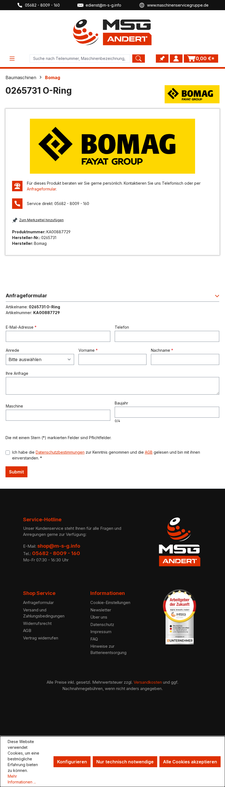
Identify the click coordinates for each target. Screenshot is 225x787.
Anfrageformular (41, 189)
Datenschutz (102, 624)
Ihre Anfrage (17, 373)
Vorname (88, 350)
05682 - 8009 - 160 (42, 5)
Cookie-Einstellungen (110, 602)
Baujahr (121, 403)
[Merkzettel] (162, 58)
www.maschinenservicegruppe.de (178, 5)
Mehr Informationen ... (22, 779)
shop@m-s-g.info (58, 546)
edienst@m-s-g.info (103, 5)
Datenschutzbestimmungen (60, 452)
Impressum (100, 631)
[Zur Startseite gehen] (112, 32)
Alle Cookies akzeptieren (190, 761)
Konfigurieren (72, 761)
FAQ (94, 639)
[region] (112, 146)
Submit (16, 472)
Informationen (107, 593)
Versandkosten (148, 682)
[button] (112, 297)
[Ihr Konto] (176, 58)
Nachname (162, 350)
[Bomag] (192, 94)
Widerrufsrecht (37, 623)
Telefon (122, 327)
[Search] (138, 58)
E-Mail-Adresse (21, 327)
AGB (149, 452)
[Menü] (12, 58)
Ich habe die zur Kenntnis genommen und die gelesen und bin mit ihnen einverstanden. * (106, 455)
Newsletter (100, 610)
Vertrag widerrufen (40, 638)
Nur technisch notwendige (125, 761)
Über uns (98, 617)
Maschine (14, 406)
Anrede (12, 350)
